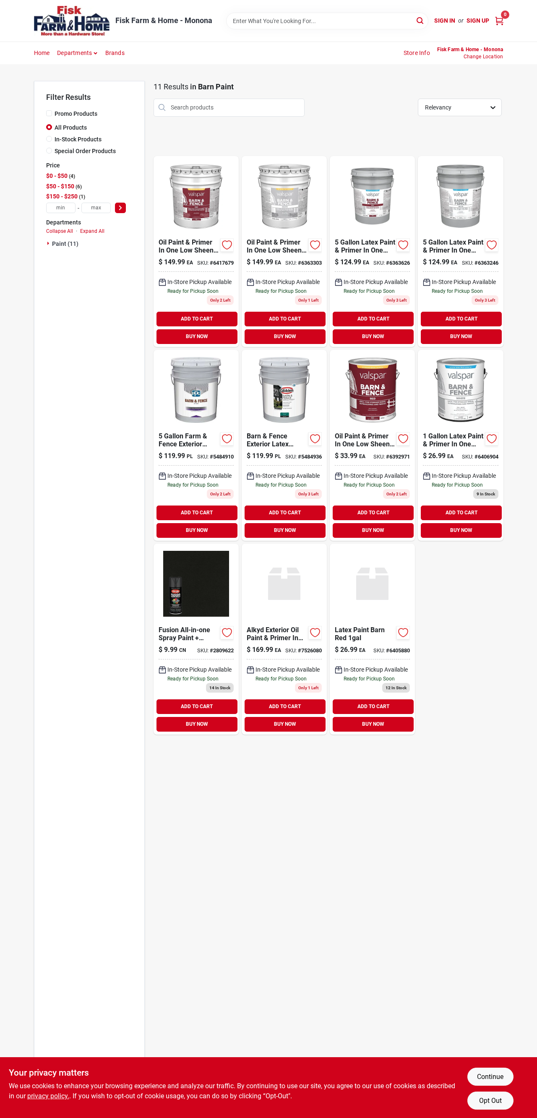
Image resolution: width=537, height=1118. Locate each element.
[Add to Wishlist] (227, 245)
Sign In (444, 20)
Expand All (92, 231)
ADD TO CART (197, 319)
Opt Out (490, 1101)
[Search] (420, 20)
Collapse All (59, 231)
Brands (115, 53)
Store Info (417, 53)
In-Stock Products (78, 139)
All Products (71, 127)
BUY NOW (197, 336)
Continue (490, 1077)
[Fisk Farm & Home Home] (71, 21)
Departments (74, 53)
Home (42, 53)
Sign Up (478, 20)
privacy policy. (48, 1096)
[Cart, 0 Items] (499, 20)
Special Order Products (85, 151)
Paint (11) (65, 243)
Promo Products (76, 114)
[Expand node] (49, 243)
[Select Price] (120, 208)
